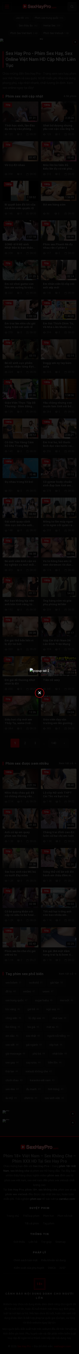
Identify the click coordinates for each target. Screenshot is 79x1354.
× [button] (39, 692)
